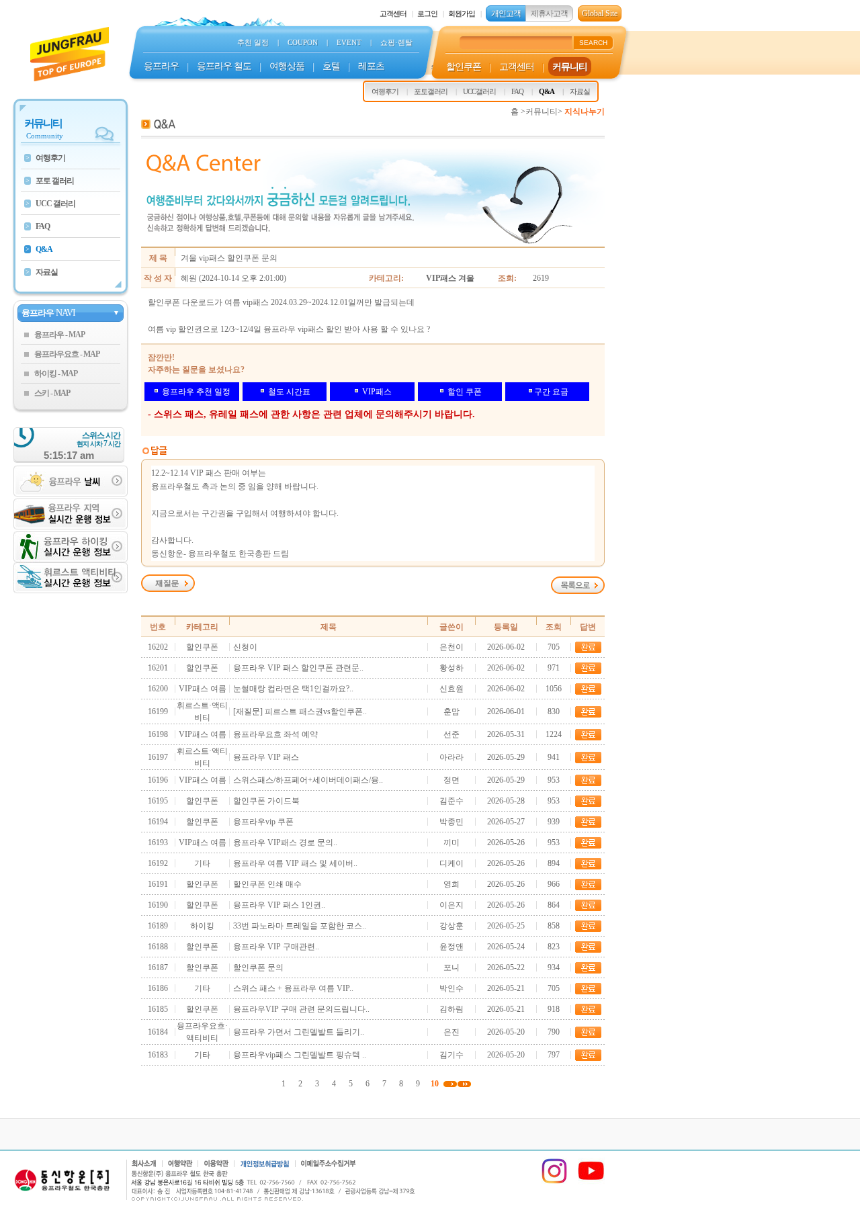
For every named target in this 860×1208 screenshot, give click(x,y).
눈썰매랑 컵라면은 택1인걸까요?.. (293, 688)
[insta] (554, 1182)
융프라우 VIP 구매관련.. (276, 946)
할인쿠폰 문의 (258, 967)
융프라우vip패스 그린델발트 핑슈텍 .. (299, 1055)
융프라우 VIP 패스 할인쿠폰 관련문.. (298, 668)
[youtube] (591, 1182)
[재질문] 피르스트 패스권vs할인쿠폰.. (300, 711)
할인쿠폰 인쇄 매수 (267, 884)
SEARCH (593, 42)
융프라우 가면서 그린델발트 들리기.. (298, 1032)
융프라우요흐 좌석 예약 (275, 734)
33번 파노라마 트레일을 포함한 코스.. (299, 926)
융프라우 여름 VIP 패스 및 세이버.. (295, 863)
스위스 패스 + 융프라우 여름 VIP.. (293, 988)
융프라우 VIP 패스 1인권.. (279, 905)
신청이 (245, 647)
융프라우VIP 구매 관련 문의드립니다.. (301, 1009)
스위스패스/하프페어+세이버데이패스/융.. (308, 780)
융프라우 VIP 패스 (266, 757)
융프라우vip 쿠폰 (263, 821)
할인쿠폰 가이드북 (266, 801)
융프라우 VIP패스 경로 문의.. (285, 842)
